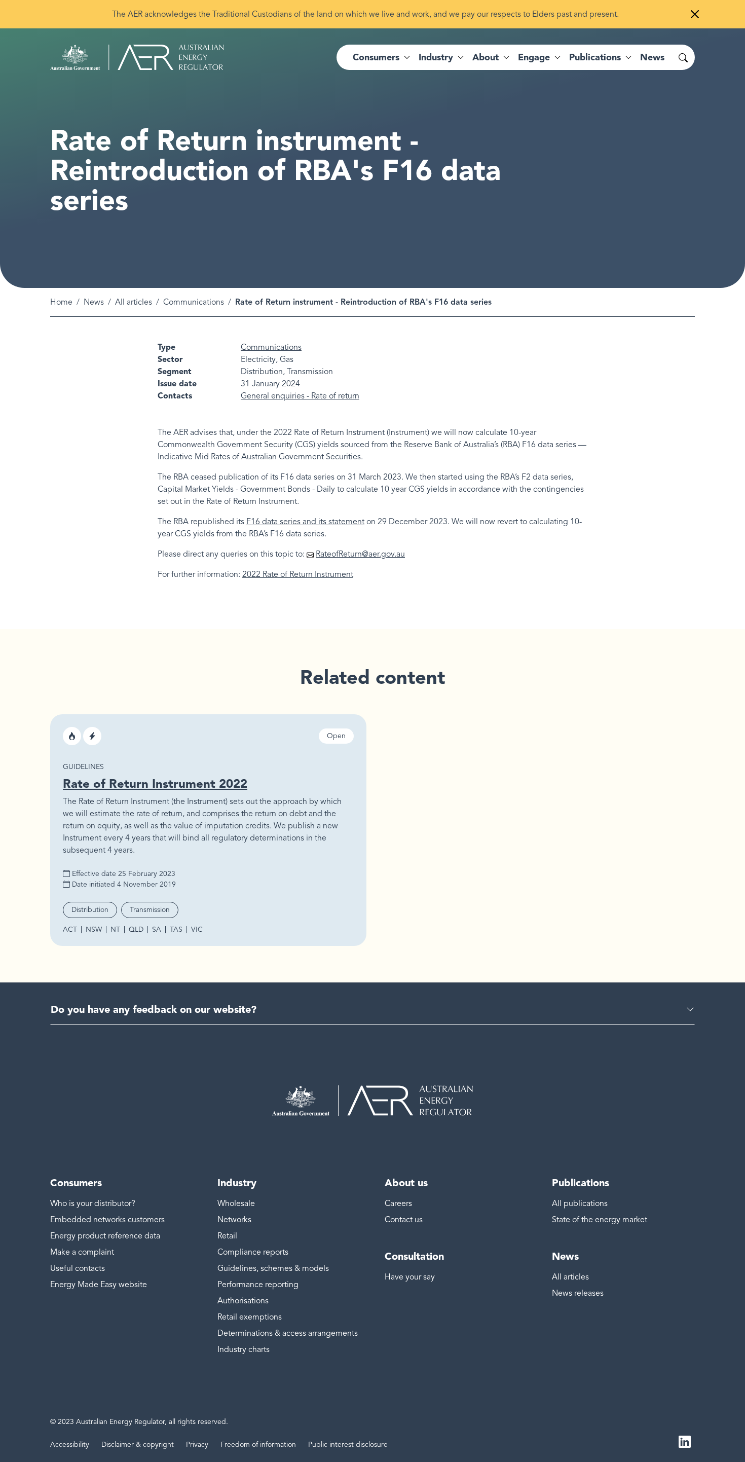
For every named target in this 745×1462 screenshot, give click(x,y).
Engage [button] (534, 57)
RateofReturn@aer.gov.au (360, 554)
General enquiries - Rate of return (300, 396)
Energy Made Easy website (98, 1285)
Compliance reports (252, 1252)
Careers (398, 1203)
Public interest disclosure (348, 1444)
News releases (578, 1293)
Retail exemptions (249, 1317)
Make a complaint (82, 1252)
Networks (234, 1220)
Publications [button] (595, 57)
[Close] (695, 14)
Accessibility (69, 1444)
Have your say (410, 1277)
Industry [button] (436, 57)
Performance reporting (258, 1285)
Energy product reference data (105, 1236)
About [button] (485, 57)
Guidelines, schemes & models (273, 1268)
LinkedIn (685, 1441)
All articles (133, 302)
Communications (193, 302)
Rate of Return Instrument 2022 (155, 783)
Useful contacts (77, 1268)
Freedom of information (258, 1444)
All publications (580, 1203)
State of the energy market (599, 1220)
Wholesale (236, 1203)
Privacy (197, 1444)
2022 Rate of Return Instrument (297, 574)
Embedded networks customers (107, 1220)
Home (61, 302)
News (652, 57)
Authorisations (243, 1301)
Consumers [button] (376, 57)
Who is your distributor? (92, 1203)
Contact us (404, 1220)
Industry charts (243, 1349)
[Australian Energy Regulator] (137, 57)
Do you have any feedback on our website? (153, 1009)
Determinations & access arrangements (287, 1333)
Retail (227, 1236)
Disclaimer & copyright (137, 1444)
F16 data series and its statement (305, 522)
